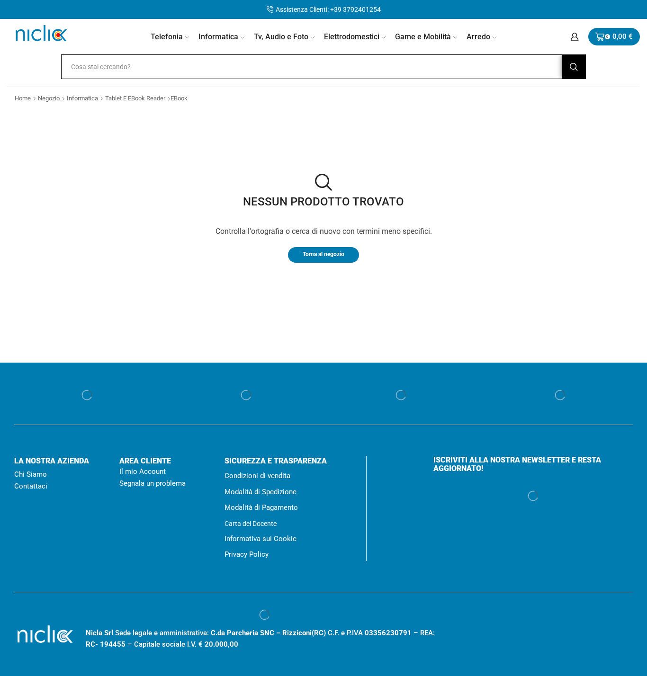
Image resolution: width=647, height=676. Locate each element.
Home (23, 98)
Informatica (218, 36)
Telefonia (167, 36)
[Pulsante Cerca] (573, 67)
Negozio (50, 98)
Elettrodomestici (351, 36)
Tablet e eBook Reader (138, 98)
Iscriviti (533, 605)
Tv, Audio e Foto (281, 36)
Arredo (478, 36)
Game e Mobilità (423, 36)
